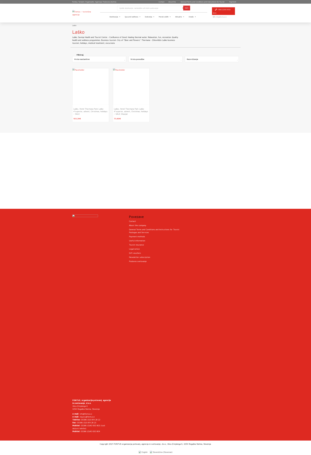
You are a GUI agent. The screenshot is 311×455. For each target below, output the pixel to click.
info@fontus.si (221, 17)
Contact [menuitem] (161, 2)
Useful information (137, 241)
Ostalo (191, 17)
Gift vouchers (135, 253)
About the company (137, 225)
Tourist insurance (136, 245)
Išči (186, 8)
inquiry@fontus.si (87, 417)
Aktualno (178, 17)
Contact (132, 221)
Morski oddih (163, 17)
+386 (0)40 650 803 (222, 11)
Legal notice (134, 249)
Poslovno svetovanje (138, 261)
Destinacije (114, 17)
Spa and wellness (131, 17)
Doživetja (148, 17)
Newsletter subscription (139, 257)
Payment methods (137, 236)
